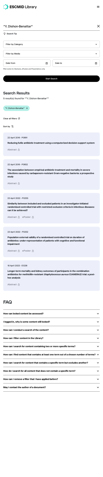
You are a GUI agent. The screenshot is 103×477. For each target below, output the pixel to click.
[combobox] (51, 44)
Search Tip (12, 33)
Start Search (51, 78)
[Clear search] (98, 26)
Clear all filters (10, 118)
